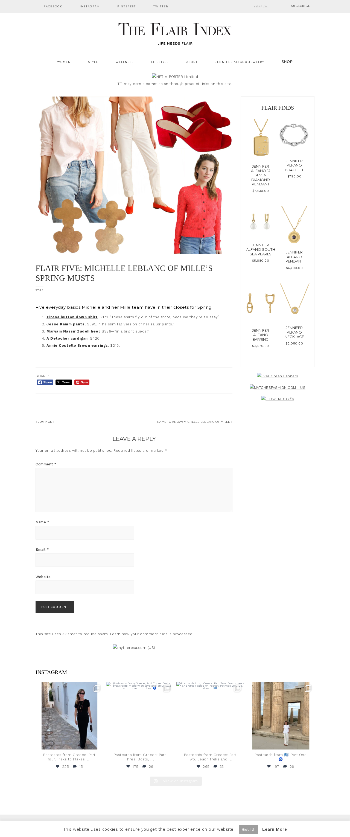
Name (42, 522)
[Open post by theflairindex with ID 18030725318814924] (281, 716)
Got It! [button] (248, 829)
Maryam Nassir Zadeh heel (73, 331)
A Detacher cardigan (67, 338)
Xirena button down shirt (72, 317)
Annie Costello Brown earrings (77, 345)
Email (42, 549)
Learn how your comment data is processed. (152, 634)
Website (43, 577)
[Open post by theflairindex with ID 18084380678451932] (69, 716)
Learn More (274, 829)
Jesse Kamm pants (65, 324)
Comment (46, 464)
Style (39, 290)
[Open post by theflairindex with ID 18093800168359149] (210, 716)
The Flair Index (175, 32)
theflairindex (69, 687)
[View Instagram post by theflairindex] (98, 742)
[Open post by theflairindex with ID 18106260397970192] (140, 716)
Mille (125, 307)
